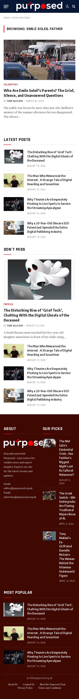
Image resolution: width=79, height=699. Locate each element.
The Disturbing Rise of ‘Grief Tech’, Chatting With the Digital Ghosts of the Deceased (50, 156)
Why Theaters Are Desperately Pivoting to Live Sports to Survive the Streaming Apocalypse (49, 204)
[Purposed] (39, 6)
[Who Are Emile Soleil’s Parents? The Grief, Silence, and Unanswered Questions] (39, 60)
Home (7, 17)
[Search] (73, 6)
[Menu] (6, 6)
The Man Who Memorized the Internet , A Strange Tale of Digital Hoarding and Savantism (49, 180)
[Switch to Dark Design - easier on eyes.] (67, 6)
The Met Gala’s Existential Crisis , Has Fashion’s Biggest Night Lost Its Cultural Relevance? (66, 457)
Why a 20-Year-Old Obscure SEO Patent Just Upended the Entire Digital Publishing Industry (48, 227)
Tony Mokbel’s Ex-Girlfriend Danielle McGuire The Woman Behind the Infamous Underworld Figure (67, 554)
